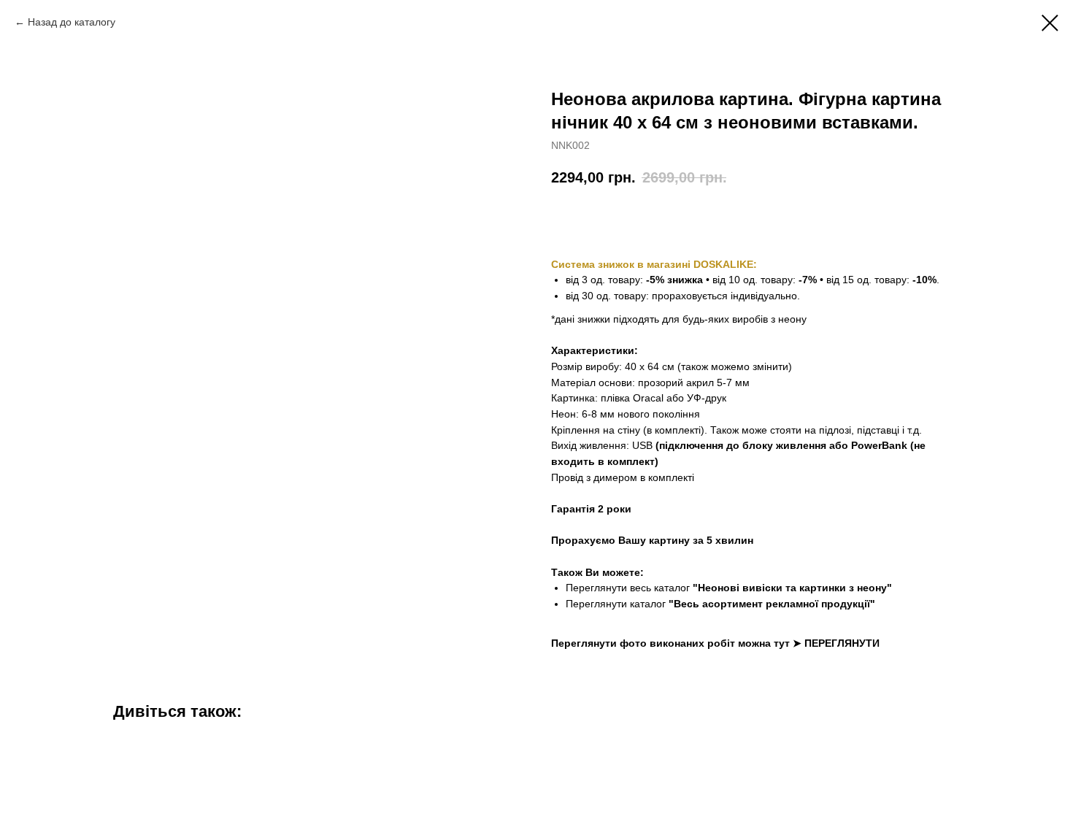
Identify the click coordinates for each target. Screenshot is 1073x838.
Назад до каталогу (71, 22)
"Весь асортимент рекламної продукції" (772, 604)
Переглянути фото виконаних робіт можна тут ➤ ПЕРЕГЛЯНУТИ (715, 643)
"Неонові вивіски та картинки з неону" (792, 587)
